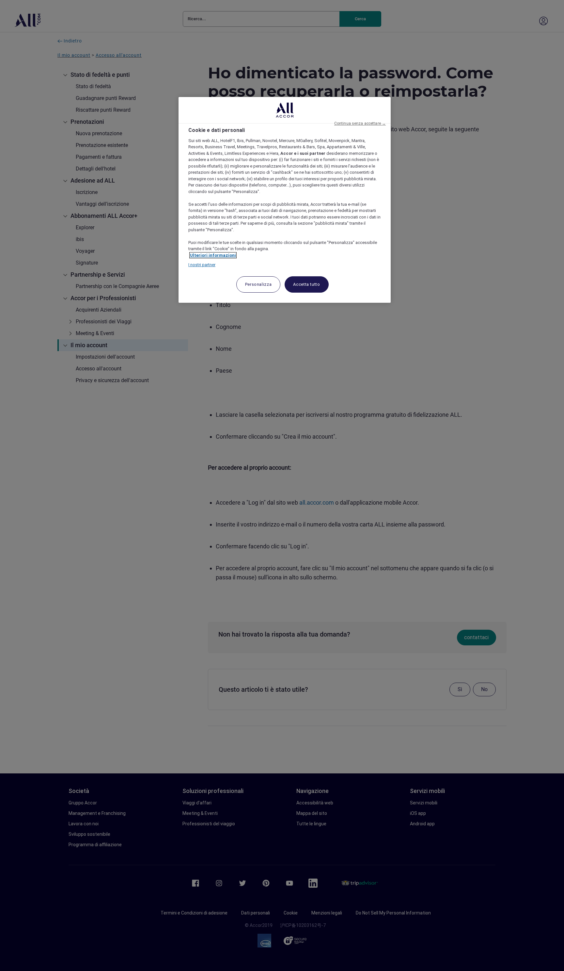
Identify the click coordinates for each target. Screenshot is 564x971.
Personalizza (258, 284)
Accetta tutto (306, 284)
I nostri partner (201, 264)
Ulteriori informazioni (213, 255)
